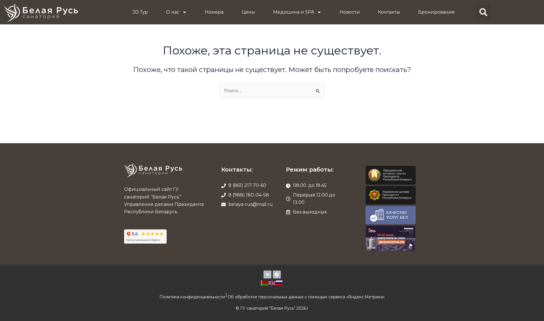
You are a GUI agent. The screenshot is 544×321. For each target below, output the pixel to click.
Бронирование (436, 12)
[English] (272, 282)
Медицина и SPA (293, 12)
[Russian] (279, 282)
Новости (350, 12)
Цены (248, 12)
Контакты (389, 12)
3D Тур (140, 12)
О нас (172, 12)
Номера (214, 12)
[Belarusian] (264, 282)
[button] (483, 12)
